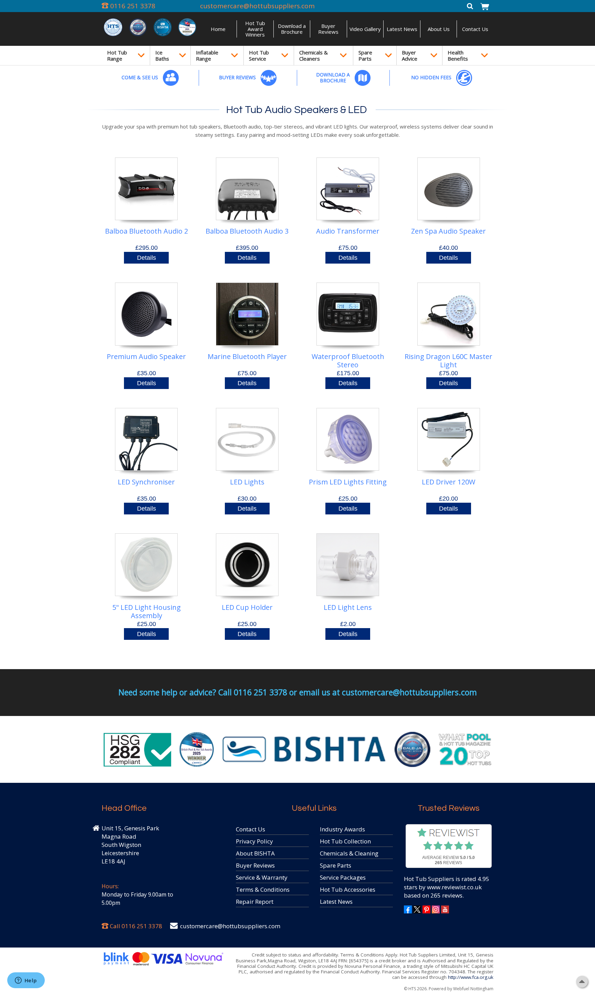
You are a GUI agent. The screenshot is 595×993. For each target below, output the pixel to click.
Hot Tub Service (259, 55)
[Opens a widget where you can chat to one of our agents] (26, 981)
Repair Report (254, 901)
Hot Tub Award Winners (255, 29)
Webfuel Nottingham (473, 989)
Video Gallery (365, 28)
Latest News (402, 28)
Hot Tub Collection (345, 841)
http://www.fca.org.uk (470, 977)
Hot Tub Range (117, 55)
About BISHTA (255, 853)
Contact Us (475, 28)
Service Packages (343, 877)
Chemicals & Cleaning (349, 853)
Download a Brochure (292, 28)
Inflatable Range (207, 55)
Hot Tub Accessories (347, 889)
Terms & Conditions (263, 889)
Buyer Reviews (328, 28)
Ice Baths (162, 55)
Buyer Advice (409, 55)
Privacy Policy (254, 841)
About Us (439, 28)
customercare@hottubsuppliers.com (257, 5)
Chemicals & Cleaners (313, 55)
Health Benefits (458, 55)
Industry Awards (342, 829)
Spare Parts (365, 55)
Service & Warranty (262, 877)
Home (218, 28)
